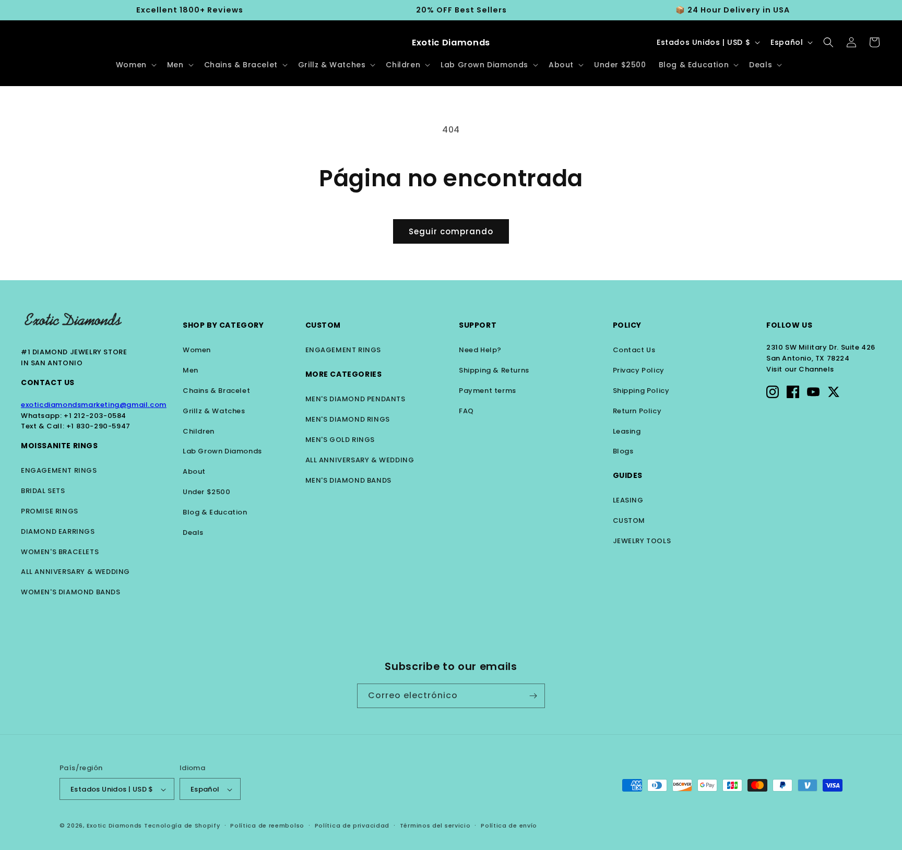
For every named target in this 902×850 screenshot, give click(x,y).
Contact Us (48, 382)
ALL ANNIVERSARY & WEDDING (75, 572)
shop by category (223, 325)
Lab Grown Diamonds (222, 451)
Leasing (627, 431)
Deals (193, 532)
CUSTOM (629, 520)
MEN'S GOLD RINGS (340, 440)
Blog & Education (215, 512)
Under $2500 (207, 492)
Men (190, 370)
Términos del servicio (435, 826)
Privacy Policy (638, 370)
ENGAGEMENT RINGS (59, 470)
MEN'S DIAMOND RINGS (347, 419)
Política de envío (509, 826)
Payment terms (487, 391)
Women (197, 350)
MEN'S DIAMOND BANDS (348, 480)
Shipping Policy (641, 391)
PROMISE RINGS (49, 511)
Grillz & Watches (214, 411)
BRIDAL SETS (43, 491)
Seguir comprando (451, 231)
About (194, 471)
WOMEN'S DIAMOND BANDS (71, 592)
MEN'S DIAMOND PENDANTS (355, 399)
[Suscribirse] (532, 696)
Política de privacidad (352, 826)
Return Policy (637, 411)
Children (199, 431)
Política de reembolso (267, 826)
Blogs (623, 451)
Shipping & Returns (494, 370)
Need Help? (480, 350)
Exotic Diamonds (115, 826)
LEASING (628, 500)
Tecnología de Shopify (182, 826)
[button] (135, 65)
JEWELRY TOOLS (642, 541)
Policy (627, 325)
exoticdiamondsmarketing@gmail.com (94, 405)
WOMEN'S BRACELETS (60, 552)
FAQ (466, 411)
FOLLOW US (789, 325)
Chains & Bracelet (216, 391)
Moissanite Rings (59, 445)
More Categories (343, 374)
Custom (323, 325)
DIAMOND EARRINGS (58, 531)
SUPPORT (477, 325)
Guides (628, 475)
